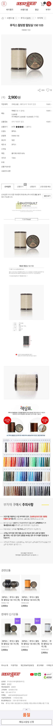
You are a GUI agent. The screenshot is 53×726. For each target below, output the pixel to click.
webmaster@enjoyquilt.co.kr (17, 695)
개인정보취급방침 (27, 665)
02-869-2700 (12, 690)
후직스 (14, 131)
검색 (48, 3)
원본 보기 (37, 195)
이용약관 (14, 665)
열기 (26, 709)
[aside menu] (4, 3)
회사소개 (4, 665)
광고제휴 (40, 665)
